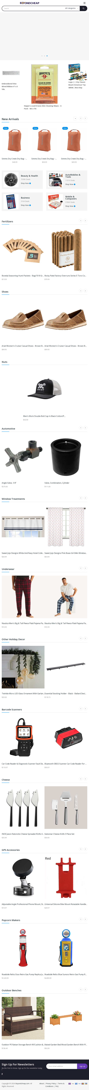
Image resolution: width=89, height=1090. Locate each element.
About (41, 1083)
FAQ (57, 1086)
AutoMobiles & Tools (72, 175)
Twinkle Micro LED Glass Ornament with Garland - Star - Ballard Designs (33, 693)
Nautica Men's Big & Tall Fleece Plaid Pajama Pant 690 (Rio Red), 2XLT (32, 623)
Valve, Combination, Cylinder (56, 483)
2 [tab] (44, 55)
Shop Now (25, 183)
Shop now (9, 42)
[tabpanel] (44, 36)
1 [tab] (42, 55)
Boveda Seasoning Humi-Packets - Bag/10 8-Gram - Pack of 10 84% (31, 275)
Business (25, 197)
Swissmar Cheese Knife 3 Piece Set (59, 834)
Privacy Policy (51, 1083)
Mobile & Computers (71, 197)
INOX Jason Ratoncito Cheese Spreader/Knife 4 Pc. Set (25, 834)
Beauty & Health (29, 175)
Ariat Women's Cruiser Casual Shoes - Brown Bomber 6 (26, 346)
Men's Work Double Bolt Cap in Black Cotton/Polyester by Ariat (50, 416)
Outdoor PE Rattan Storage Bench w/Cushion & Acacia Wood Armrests (32, 1044)
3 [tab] (47, 56)
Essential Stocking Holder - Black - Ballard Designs (66, 693)
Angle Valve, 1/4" (9, 483)
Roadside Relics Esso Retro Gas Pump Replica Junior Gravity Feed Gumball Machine (37, 974)
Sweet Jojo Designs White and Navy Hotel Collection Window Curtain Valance (35, 553)
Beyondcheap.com (22, 1083)
